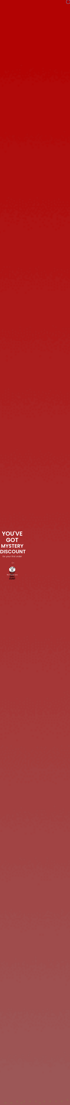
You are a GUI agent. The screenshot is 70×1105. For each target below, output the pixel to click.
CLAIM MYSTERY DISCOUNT (12, 569)
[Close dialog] (68, 2)
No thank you (12, 575)
